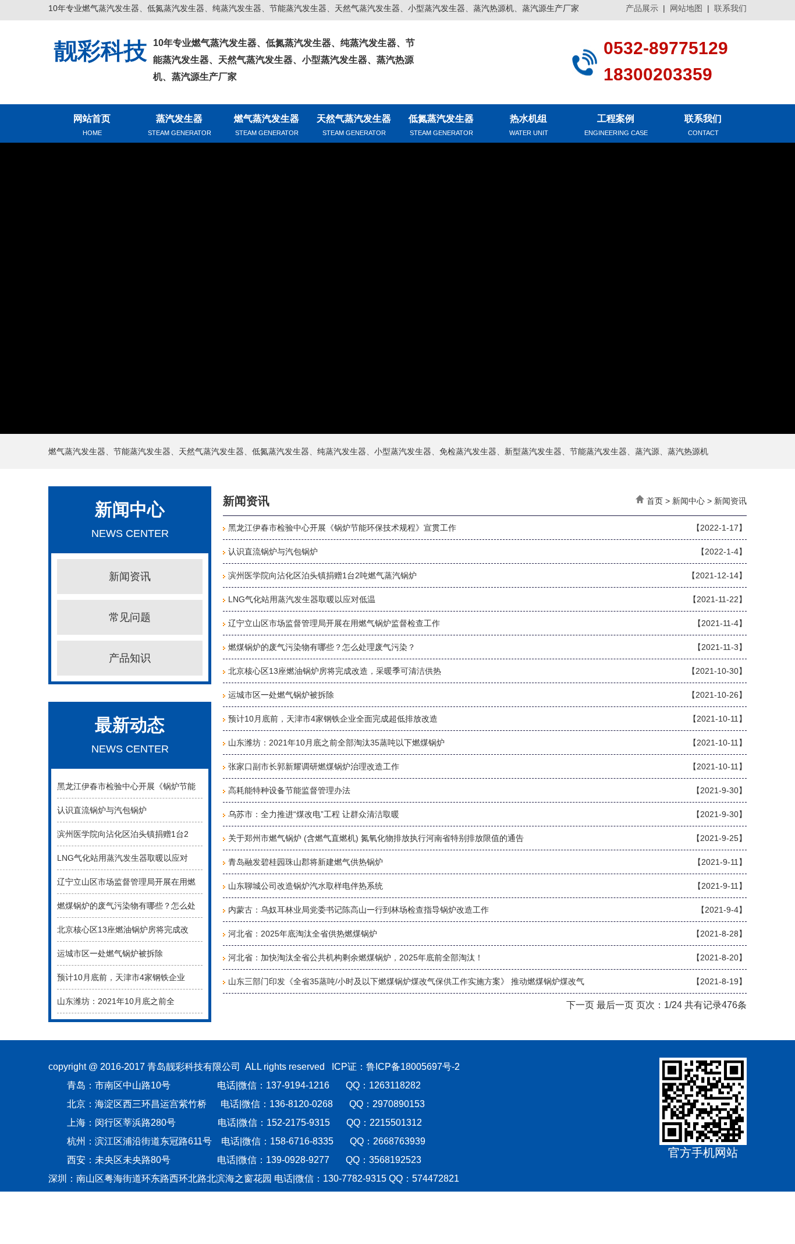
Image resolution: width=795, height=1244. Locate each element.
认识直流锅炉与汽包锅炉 (102, 810)
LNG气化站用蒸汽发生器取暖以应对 (122, 858)
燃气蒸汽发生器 (266, 125)
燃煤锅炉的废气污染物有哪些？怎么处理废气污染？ (322, 647)
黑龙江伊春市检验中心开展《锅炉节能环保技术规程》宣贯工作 (342, 527)
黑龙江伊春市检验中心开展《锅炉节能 (126, 786)
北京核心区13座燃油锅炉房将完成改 (123, 929)
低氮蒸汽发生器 (441, 125)
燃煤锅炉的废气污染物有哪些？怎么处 (126, 905)
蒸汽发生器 (179, 125)
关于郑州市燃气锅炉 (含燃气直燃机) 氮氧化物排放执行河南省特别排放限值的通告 (376, 838)
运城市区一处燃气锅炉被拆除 (110, 953)
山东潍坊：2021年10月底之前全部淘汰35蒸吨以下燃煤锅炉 (336, 742)
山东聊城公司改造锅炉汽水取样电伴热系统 (305, 885)
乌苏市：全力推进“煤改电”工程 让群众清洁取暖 (313, 814)
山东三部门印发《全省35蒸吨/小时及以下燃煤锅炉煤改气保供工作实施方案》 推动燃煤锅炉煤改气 (406, 981)
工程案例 (616, 125)
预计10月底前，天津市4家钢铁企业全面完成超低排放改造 (333, 718)
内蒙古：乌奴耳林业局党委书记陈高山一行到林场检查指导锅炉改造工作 (358, 909)
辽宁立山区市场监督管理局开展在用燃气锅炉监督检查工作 (334, 623)
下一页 (580, 1005)
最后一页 (615, 1005)
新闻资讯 (130, 576)
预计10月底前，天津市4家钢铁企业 (121, 977)
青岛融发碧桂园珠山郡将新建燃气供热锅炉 (305, 862)
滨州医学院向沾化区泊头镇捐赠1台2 (123, 834)
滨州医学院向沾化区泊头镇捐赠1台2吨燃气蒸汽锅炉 (322, 575)
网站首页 (92, 125)
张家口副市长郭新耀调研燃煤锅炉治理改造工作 (313, 766)
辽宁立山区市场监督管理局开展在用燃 (126, 881)
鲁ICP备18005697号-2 (413, 1067)
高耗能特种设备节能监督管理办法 (289, 790)
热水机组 (528, 125)
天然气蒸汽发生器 (354, 125)
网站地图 (686, 8)
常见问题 (130, 617)
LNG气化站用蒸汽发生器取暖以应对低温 (301, 599)
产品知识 (130, 658)
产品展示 (642, 8)
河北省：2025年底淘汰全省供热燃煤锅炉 (302, 933)
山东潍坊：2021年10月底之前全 (116, 1001)
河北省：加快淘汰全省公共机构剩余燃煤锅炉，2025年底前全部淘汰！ (355, 957)
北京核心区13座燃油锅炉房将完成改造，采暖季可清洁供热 (334, 671)
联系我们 (730, 8)
